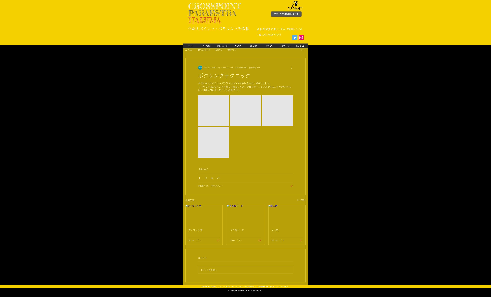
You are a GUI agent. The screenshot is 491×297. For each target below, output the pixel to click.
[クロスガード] (245, 215)
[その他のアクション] (291, 67)
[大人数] (287, 215)
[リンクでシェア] (218, 178)
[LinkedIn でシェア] (212, 178)
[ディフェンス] (204, 215)
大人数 (275, 230)
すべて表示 (301, 200)
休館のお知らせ (203, 50)
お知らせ (218, 50)
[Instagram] (301, 37)
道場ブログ (231, 50)
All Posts (188, 50)
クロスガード (237, 230)
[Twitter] (294, 37)
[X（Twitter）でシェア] (205, 178)
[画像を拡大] (213, 110)
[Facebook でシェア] (199, 178)
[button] (302, 50)
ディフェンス (195, 230)
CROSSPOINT (214, 6)
